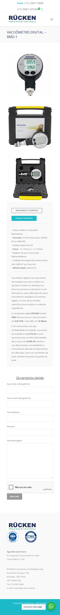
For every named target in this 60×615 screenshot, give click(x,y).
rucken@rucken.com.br (24, 588)
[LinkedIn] (36, 610)
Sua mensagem (14, 440)
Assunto (11, 426)
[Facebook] (24, 610)
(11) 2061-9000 (33, 3)
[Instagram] (30, 610)
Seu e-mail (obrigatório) (19, 398)
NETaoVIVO (41, 603)
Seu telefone (13, 412)
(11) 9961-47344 (27, 9)
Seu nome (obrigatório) (18, 384)
